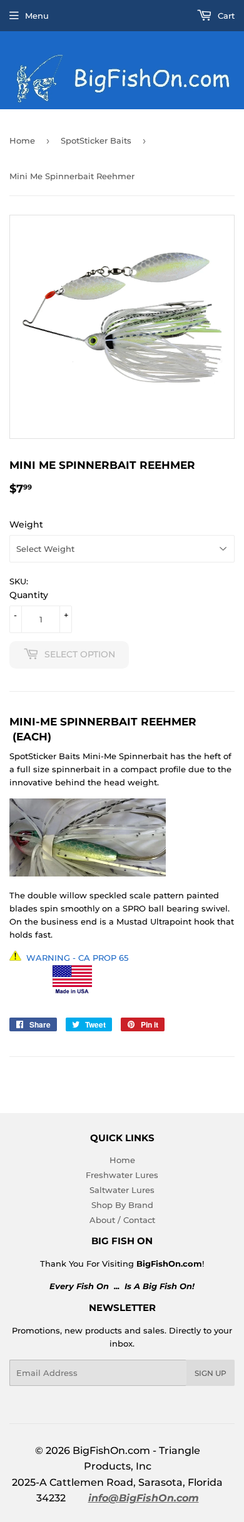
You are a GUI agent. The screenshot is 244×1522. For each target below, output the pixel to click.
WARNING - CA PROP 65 (77, 958)
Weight (26, 524)
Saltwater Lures (122, 1190)
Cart (225, 16)
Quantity (28, 595)
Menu (37, 16)
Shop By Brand (122, 1205)
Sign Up (210, 1373)
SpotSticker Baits (96, 140)
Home (22, 140)
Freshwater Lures (122, 1175)
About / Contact (122, 1220)
